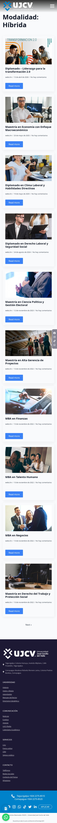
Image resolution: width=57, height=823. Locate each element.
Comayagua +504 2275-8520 (29, 799)
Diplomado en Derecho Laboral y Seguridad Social (26, 245)
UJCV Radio (7, 726)
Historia (5, 687)
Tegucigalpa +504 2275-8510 (31, 795)
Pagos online (7, 748)
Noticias (6, 716)
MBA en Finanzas (16, 418)
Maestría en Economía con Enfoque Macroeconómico (28, 128)
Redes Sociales (8, 774)
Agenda (5, 723)
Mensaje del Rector (10, 697)
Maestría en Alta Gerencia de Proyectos (24, 362)
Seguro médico (8, 755)
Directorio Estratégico (11, 701)
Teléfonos (6, 770)
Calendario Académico (11, 730)
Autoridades (7, 694)
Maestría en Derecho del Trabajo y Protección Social (27, 595)
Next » (28, 624)
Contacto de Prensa (10, 777)
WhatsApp (6, 780)
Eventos (6, 719)
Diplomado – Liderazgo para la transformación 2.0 (25, 70)
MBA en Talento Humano (21, 477)
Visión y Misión (8, 691)
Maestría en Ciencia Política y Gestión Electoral (24, 303)
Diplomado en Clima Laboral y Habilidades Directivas (25, 187)
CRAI (4, 751)
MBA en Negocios (16, 535)
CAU (4, 745)
